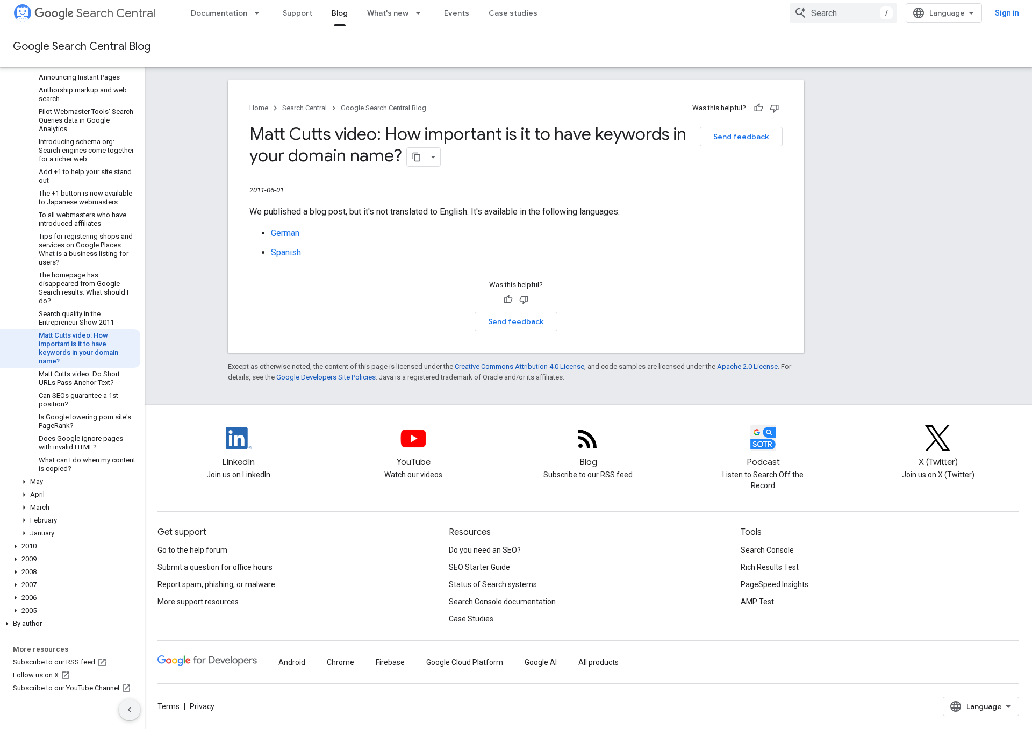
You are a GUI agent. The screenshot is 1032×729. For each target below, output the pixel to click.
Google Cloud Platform (464, 662)
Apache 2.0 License (747, 366)
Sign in (1007, 13)
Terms (168, 706)
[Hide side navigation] (129, 709)
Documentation (219, 13)
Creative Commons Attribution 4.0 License (519, 366)
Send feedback (741, 136)
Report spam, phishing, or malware (216, 584)
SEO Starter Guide (479, 567)
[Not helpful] (774, 108)
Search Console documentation (502, 601)
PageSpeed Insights (774, 584)
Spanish (286, 252)
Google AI (541, 662)
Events (456, 13)
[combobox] (843, 13)
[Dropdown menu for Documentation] (260, 13)
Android (291, 662)
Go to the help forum (192, 550)
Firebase (390, 662)
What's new (387, 13)
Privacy (202, 706)
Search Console (767, 550)
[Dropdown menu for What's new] (421, 13)
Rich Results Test (770, 567)
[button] (70, 481)
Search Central (115, 13)
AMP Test (757, 601)
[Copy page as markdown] (416, 157)
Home (258, 108)
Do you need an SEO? (485, 550)
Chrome (340, 662)
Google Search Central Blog (81, 46)
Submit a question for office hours (215, 567)
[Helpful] (758, 108)
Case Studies (471, 618)
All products (598, 662)
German (285, 233)
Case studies (513, 13)
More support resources (198, 601)
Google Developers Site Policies (326, 377)
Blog (340, 13)
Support (297, 13)
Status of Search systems (493, 584)
